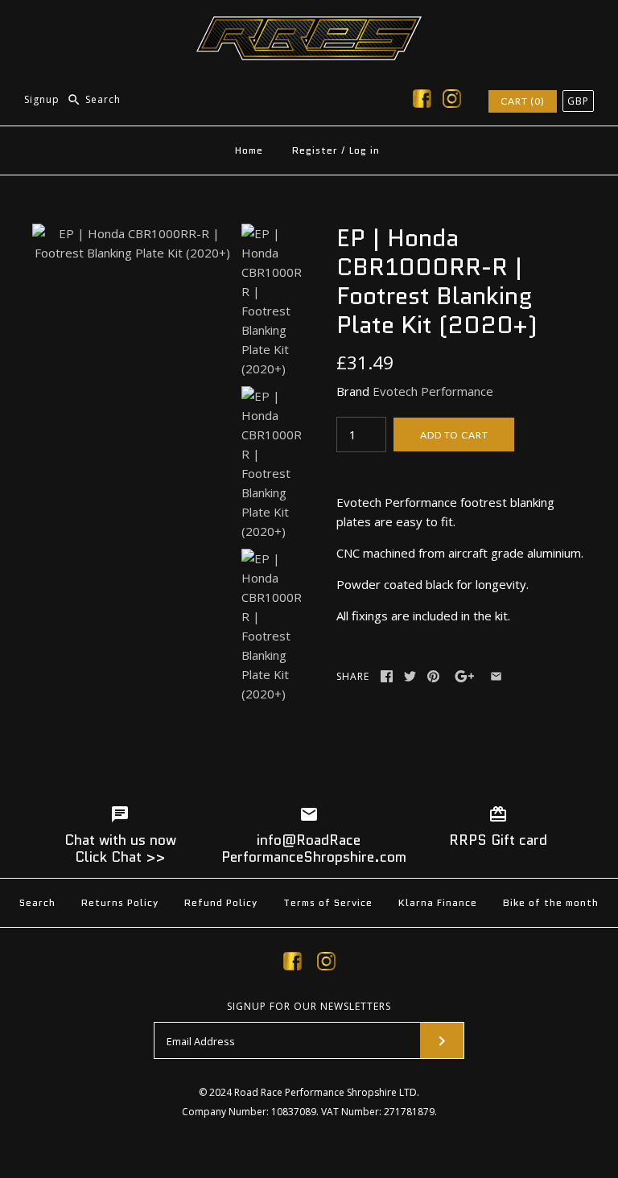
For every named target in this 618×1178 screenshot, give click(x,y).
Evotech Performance (433, 391)
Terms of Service (328, 902)
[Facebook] (422, 101)
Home (249, 150)
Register (315, 150)
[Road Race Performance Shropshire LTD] (309, 26)
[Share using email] (496, 676)
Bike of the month (551, 902)
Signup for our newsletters (309, 1006)
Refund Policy (221, 902)
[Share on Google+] (465, 676)
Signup (42, 99)
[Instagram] (452, 101)
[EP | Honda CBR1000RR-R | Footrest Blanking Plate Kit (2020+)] (132, 233)
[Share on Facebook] (387, 676)
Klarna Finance (437, 902)
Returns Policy (120, 902)
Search (37, 902)
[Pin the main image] (433, 676)
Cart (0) (523, 101)
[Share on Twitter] (410, 676)
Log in (364, 150)
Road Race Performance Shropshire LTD (325, 1092)
